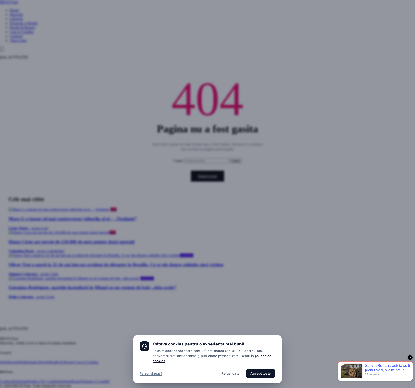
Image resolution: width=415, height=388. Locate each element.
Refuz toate (230, 373)
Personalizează (151, 373)
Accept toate (260, 373)
